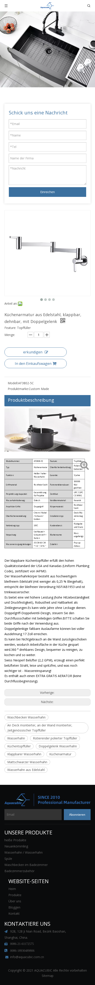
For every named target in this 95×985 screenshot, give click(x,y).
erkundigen (32, 352)
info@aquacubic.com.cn (27, 957)
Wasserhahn (16, 738)
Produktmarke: (18, 389)
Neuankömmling (16, 846)
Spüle (8, 858)
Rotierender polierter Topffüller (55, 738)
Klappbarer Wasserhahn (24, 754)
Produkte (14, 895)
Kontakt (14, 913)
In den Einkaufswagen (33, 363)
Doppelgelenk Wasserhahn (58, 746)
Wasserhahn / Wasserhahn (23, 852)
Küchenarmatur (61, 754)
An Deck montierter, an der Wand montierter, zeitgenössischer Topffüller (39, 728)
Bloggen (14, 907)
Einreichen (47, 192)
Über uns (14, 901)
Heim (12, 889)
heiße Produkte (15, 840)
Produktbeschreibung (31, 400)
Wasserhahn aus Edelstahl (26, 770)
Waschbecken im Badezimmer (26, 865)
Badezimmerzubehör (19, 871)
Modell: (13, 383)
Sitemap (47, 976)
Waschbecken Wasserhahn (26, 717)
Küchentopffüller (19, 746)
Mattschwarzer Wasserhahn (27, 762)
